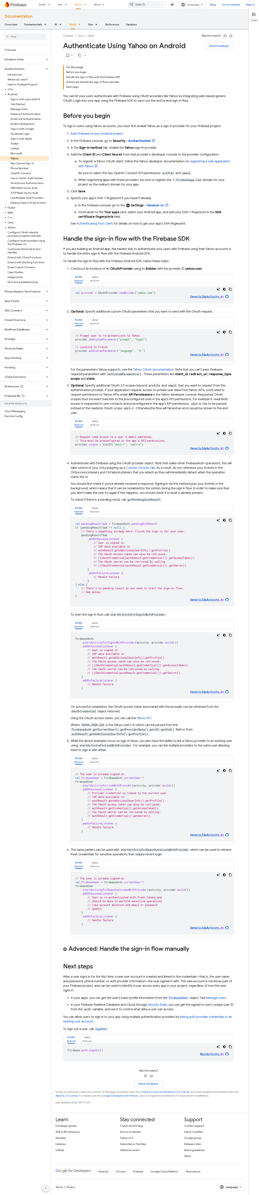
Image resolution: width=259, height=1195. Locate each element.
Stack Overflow (193, 1132)
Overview (11, 24)
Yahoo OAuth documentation (153, 370)
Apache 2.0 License (67, 1095)
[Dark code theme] (224, 289)
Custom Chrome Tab (140, 468)
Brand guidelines (194, 1150)
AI (55, 24)
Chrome (121, 1171)
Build (42, 4)
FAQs (187, 1156)
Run (60, 4)
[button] (22, 59)
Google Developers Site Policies (120, 1095)
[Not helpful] (231, 36)
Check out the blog (131, 1125)
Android (103, 1171)
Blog (213, 4)
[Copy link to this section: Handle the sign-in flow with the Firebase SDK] (193, 239)
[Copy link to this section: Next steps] (96, 967)
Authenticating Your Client (95, 223)
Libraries (61, 1144)
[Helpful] (225, 36)
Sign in (250, 4)
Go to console (231, 4)
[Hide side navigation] (45, 1188)
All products (193, 1171)
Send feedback (219, 46)
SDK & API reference (68, 1132)
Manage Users (216, 998)
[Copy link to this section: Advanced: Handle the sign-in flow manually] (193, 949)
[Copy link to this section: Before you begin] (114, 116)
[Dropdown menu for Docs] (86, 4)
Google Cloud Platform (164, 1171)
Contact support (194, 1125)
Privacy (70, 1187)
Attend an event (130, 1150)
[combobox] (147, 4)
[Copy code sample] (230, 289)
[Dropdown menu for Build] (49, 4)
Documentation (18, 16)
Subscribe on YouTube (133, 1144)
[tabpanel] (152, 294)
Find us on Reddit (130, 1132)
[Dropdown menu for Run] (66, 4)
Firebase (68, 35)
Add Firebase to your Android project (97, 134)
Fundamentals (33, 24)
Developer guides (66, 1125)
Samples (131, 24)
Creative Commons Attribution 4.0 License (164, 1092)
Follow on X (126, 1138)
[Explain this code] (218, 289)
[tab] (79, 278)
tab (155, 205)
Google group (192, 1138)
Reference (112, 24)
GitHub (60, 1150)
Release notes (192, 1144)
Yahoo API (144, 718)
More (97, 4)
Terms (59, 1187)
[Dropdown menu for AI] (61, 24)
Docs (78, 4)
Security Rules (157, 1005)
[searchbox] (25, 37)
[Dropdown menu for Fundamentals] (46, 24)
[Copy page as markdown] (79, 55)
